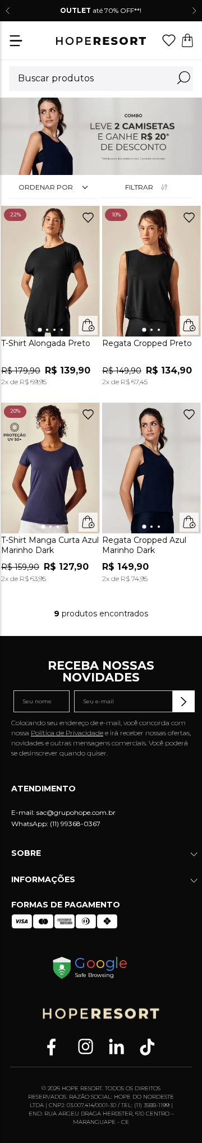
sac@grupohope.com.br (76, 812)
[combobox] (101, 78)
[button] (16, 41)
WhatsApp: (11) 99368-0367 (55, 823)
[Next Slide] (194, 10)
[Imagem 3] (54, 330)
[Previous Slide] (7, 10)
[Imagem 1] (40, 330)
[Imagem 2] (47, 330)
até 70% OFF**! (100, 10)
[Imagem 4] (62, 330)
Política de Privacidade (67, 733)
